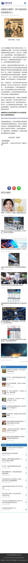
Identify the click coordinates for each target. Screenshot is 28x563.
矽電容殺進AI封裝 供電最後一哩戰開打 (10, 357)
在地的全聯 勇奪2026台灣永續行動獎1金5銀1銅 (12, 285)
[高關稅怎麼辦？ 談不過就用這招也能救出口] (9, 188)
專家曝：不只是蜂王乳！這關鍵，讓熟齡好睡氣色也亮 (13, 212)
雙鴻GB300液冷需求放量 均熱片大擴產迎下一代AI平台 (13, 249)
